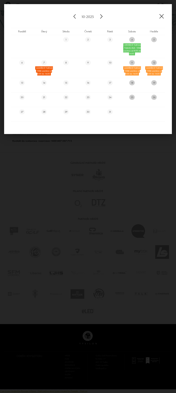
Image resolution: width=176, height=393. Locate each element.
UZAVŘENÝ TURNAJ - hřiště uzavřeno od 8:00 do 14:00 (154, 71)
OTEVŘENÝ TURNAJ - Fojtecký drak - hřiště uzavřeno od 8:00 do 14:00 (132, 49)
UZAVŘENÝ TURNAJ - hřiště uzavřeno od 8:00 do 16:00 (44, 71)
